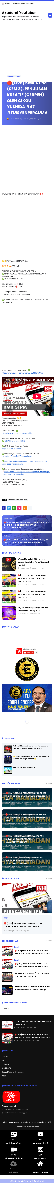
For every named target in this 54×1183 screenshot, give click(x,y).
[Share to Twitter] (9, 508)
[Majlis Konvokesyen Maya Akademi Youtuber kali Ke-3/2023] (9, 619)
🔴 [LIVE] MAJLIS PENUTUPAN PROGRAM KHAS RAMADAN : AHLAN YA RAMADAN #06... (25, 796)
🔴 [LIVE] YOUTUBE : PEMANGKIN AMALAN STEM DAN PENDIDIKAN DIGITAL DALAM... (32, 578)
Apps (4, 1076)
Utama (5, 1056)
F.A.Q (4, 1060)
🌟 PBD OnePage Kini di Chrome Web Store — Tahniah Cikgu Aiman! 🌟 (31, 758)
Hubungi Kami (33, 1127)
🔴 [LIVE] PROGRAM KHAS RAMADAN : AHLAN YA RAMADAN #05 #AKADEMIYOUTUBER (24, 839)
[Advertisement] (27, 50)
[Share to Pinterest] (19, 508)
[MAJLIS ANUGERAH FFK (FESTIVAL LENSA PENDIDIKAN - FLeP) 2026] (7, 982)
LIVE (4, 4)
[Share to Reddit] (25, 508)
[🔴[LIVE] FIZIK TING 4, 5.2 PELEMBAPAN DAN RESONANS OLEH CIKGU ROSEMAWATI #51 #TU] (8, 4)
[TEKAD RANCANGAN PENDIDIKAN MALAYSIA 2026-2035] (7, 1030)
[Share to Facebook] (4, 508)
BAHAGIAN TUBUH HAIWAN (24, 767)
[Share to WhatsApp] (14, 508)
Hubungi (5, 1064)
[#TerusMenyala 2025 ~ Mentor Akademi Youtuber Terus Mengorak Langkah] (9, 570)
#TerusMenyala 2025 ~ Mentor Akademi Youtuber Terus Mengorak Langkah (33, 562)
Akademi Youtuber (19, 12)
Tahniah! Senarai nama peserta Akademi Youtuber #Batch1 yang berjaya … (30, 747)
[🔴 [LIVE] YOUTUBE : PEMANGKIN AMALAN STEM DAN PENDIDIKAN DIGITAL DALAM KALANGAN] (9, 587)
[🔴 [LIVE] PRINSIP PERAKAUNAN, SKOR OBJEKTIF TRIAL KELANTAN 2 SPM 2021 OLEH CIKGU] (27, 898)
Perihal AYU (21, 1127)
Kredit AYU (6, 1068)
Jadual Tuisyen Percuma (12, 1072)
